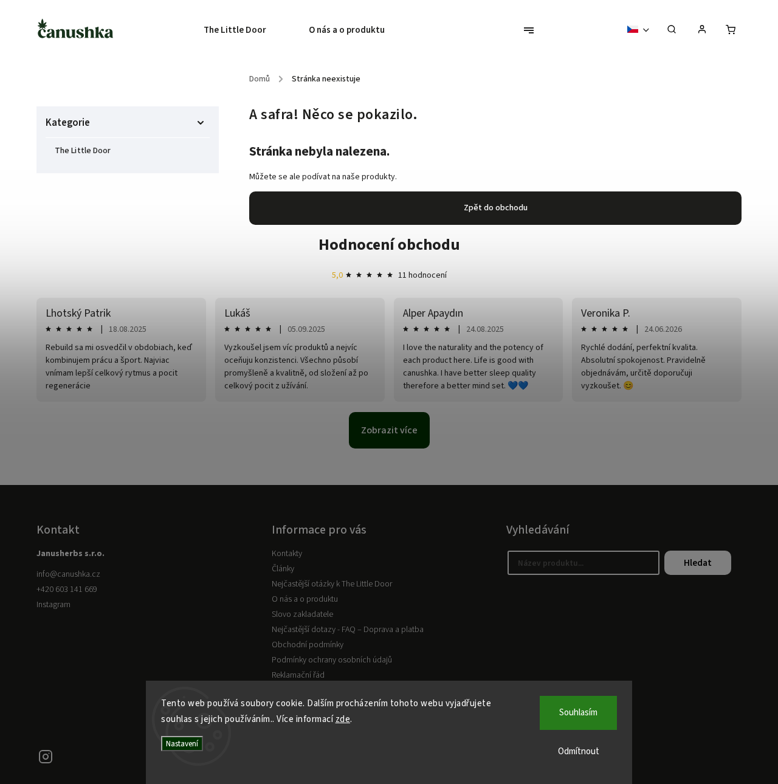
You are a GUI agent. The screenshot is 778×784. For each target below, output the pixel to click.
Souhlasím (578, 712)
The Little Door (83, 151)
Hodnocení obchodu (389, 244)
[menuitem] (245, 30)
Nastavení (182, 743)
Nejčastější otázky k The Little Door (332, 584)
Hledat (698, 562)
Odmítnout (578, 751)
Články (283, 569)
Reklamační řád (298, 675)
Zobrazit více (389, 430)
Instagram (53, 605)
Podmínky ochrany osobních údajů (332, 660)
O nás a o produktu (305, 599)
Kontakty (287, 554)
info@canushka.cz (68, 574)
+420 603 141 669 (66, 589)
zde (343, 719)
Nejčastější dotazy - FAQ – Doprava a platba (348, 630)
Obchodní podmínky (307, 645)
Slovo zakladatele (302, 614)
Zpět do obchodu (496, 208)
